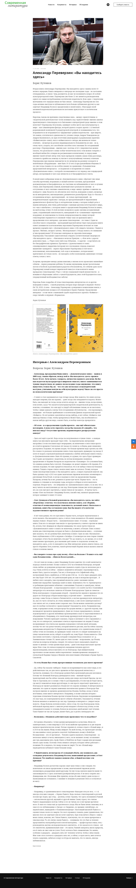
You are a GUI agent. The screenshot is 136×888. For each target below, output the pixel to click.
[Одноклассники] (133, 446)
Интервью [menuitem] (73, 5)
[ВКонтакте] (133, 441)
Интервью (68, 878)
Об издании (86, 878)
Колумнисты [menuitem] (61, 5)
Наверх (128, 878)
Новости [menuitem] (51, 5)
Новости (48, 878)
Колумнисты (58, 878)
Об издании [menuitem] (83, 5)
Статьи (77, 878)
